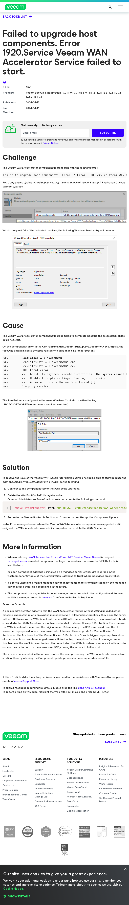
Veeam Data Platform (78, 783)
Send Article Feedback (91, 688)
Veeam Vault (73, 792)
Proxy (54, 557)
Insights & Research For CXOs (111, 768)
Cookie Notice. (13, 888)
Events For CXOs (107, 774)
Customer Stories (108, 793)
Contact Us (8, 785)
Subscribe (113, 741)
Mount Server (92, 557)
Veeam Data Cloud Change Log (44, 795)
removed (46, 597)
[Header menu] (120, 7)
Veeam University (44, 789)
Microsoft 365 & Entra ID (79, 797)
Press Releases (10, 790)
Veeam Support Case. (26, 681)
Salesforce (72, 801)
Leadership (8, 771)
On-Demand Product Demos (110, 799)
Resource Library (108, 779)
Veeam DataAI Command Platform (80, 771)
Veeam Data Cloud (77, 787)
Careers (7, 776)
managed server (17, 561)
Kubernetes (73, 806)
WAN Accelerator (39, 557)
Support (39, 770)
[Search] (110, 7)
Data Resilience (75, 778)
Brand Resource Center (15, 795)
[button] (64, 896)
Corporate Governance (15, 780)
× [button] (125, 869)
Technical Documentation (48, 774)
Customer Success (45, 779)
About (6, 766)
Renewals (40, 784)
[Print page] (5, 82)
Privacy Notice (50, 143)
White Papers (106, 784)
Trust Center (9, 799)
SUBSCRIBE (108, 132)
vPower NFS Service (71, 557)
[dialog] (64, 885)
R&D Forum (40, 806)
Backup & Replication (78, 811)
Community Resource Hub (48, 801)
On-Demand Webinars (110, 789)
